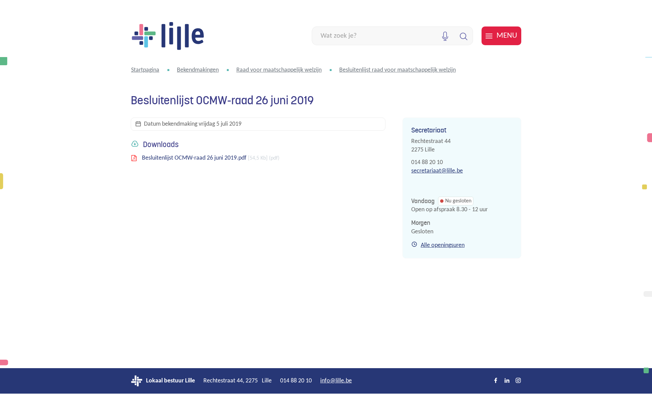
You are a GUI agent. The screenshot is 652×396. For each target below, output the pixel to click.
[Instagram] (518, 381)
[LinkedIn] (507, 381)
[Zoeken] (463, 35)
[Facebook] (496, 381)
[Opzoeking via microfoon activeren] (445, 35)
